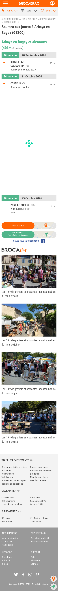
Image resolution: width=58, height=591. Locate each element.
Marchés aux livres (39, 477)
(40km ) (13, 47)
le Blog (5, 563)
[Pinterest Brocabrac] (39, 577)
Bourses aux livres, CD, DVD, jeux (15, 480)
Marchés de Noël (38, 480)
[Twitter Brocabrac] (18, 577)
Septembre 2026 (38, 500)
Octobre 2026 (36, 504)
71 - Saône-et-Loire (39, 518)
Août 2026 (35, 497)
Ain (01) (32, 19)
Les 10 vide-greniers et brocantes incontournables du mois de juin (29, 391)
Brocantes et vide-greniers (14, 467)
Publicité (6, 560)
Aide (33, 557)
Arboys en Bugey (47, 19)
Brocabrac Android (40, 538)
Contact (34, 563)
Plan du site (7, 544)
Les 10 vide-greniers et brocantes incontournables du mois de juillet (29, 342)
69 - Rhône (7, 521)
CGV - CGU (7, 541)
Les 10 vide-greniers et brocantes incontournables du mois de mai (29, 439)
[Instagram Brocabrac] (32, 577)
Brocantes (6, 470)
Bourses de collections (12, 483)
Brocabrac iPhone (39, 541)
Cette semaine (8, 500)
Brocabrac (7, 557)
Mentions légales (10, 538)
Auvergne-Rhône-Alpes (13, 19)
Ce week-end (8, 497)
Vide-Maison (7, 477)
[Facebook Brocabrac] (25, 577)
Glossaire (35, 560)
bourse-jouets (11, 22)
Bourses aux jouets (39, 467)
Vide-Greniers (8, 473)
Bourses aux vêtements (41, 470)
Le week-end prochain (12, 504)
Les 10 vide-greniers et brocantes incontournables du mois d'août (29, 294)
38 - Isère (6, 518)
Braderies (34, 473)
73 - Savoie (35, 521)
